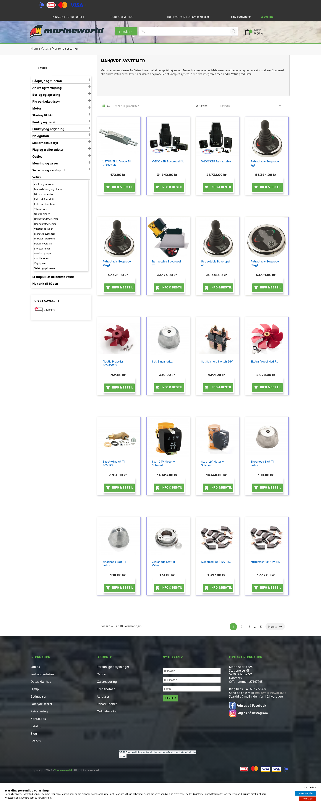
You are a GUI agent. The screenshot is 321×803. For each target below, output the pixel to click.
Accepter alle (305, 793)
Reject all (307, 798)
